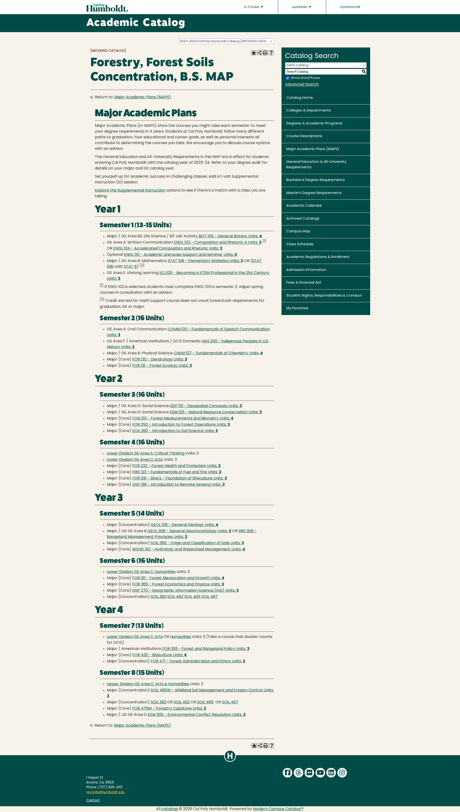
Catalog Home (299, 98)
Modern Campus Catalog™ (278, 809)
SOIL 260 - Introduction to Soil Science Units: (175, 431)
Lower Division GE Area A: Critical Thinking (145, 454)
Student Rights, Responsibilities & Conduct (324, 296)
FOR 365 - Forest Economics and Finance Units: (178, 584)
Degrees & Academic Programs (314, 123)
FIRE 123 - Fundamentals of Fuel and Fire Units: (176, 472)
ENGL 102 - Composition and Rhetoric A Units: (217, 243)
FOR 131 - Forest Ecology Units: (162, 366)
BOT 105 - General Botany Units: (230, 236)
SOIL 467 (209, 597)
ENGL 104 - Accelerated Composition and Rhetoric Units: (167, 249)
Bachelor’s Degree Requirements (315, 180)
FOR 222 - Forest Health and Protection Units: (176, 466)
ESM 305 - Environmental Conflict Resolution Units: (197, 715)
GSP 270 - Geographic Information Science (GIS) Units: (185, 591)
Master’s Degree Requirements (314, 193)
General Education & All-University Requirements (316, 164)
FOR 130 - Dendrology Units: (159, 360)
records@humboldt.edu (105, 792)
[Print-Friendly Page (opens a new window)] (265, 52)
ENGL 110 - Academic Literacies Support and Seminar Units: (180, 255)
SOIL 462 (175, 597)
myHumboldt (350, 7)
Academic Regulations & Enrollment (318, 257)
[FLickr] (309, 772)
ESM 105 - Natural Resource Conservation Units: (216, 412)
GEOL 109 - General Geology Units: (184, 525)
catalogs (169, 809)
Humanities (180, 637)
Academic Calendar (304, 206)
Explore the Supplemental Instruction (130, 191)
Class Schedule (300, 244)
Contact (93, 800)
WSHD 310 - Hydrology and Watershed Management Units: (188, 549)
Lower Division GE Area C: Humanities (141, 572)
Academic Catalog (135, 23)
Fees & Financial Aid (303, 283)
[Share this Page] (259, 52)
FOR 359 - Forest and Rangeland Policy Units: (205, 649)
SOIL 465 (192, 597)
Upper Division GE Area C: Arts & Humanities (148, 684)
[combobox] (226, 41)
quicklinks (300, 7)
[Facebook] (287, 772)
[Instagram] (342, 772)
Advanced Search (302, 85)
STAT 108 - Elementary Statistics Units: (205, 261)
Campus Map (298, 231)
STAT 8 (130, 267)
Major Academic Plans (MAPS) (142, 97)
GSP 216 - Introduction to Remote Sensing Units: (178, 485)
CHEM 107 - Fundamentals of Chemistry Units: (218, 353)
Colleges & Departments (308, 110)
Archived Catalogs (302, 219)
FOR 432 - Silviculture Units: (159, 655)
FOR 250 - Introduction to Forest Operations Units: (181, 425)
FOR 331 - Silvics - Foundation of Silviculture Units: (179, 478)
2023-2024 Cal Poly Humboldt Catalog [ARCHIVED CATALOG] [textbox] (227, 41)
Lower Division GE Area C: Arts (135, 460)
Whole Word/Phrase (305, 77)
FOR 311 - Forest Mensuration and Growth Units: (178, 578)
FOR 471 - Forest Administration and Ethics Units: (198, 661)
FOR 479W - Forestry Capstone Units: (169, 709)
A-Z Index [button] (252, 7)
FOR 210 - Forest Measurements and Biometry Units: (182, 419)
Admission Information (306, 270)
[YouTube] (320, 772)
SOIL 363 (158, 597)
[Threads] (298, 772)
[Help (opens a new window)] (271, 52)
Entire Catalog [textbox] (298, 65)
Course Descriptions (304, 136)
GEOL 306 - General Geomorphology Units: (189, 531)
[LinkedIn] (331, 772)
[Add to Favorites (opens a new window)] (253, 52)
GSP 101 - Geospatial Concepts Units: (206, 406)
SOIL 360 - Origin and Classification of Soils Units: (197, 543)
